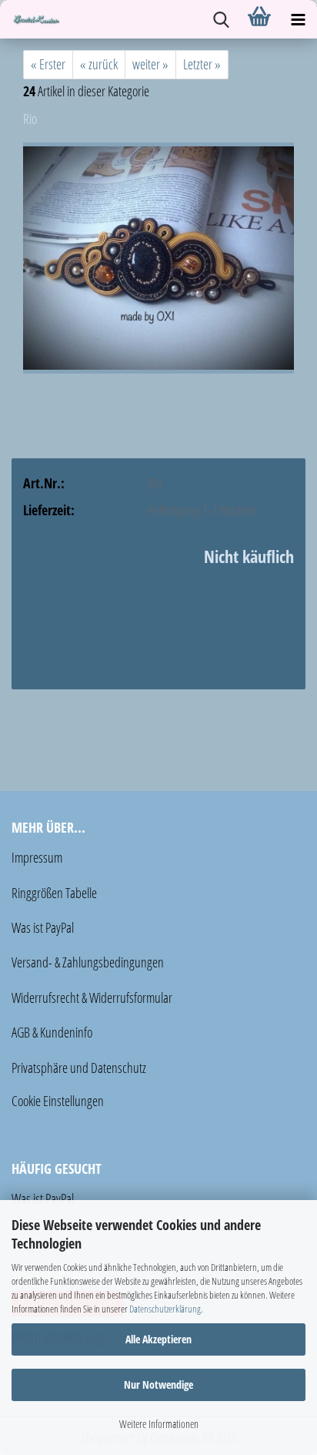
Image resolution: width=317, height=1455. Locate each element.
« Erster (48, 64)
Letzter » (202, 64)
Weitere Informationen (159, 1423)
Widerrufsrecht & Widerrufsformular (92, 997)
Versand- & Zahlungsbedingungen (88, 962)
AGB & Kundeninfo (52, 1032)
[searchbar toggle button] (221, 19)
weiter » (150, 64)
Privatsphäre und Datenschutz (79, 1067)
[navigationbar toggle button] (298, 19)
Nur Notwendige (158, 1384)
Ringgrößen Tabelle (54, 892)
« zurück (99, 64)
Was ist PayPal (43, 927)
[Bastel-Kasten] (31, 19)
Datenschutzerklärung (165, 1309)
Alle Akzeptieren (158, 1339)
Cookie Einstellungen (58, 1100)
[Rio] (158, 256)
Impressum (37, 857)
